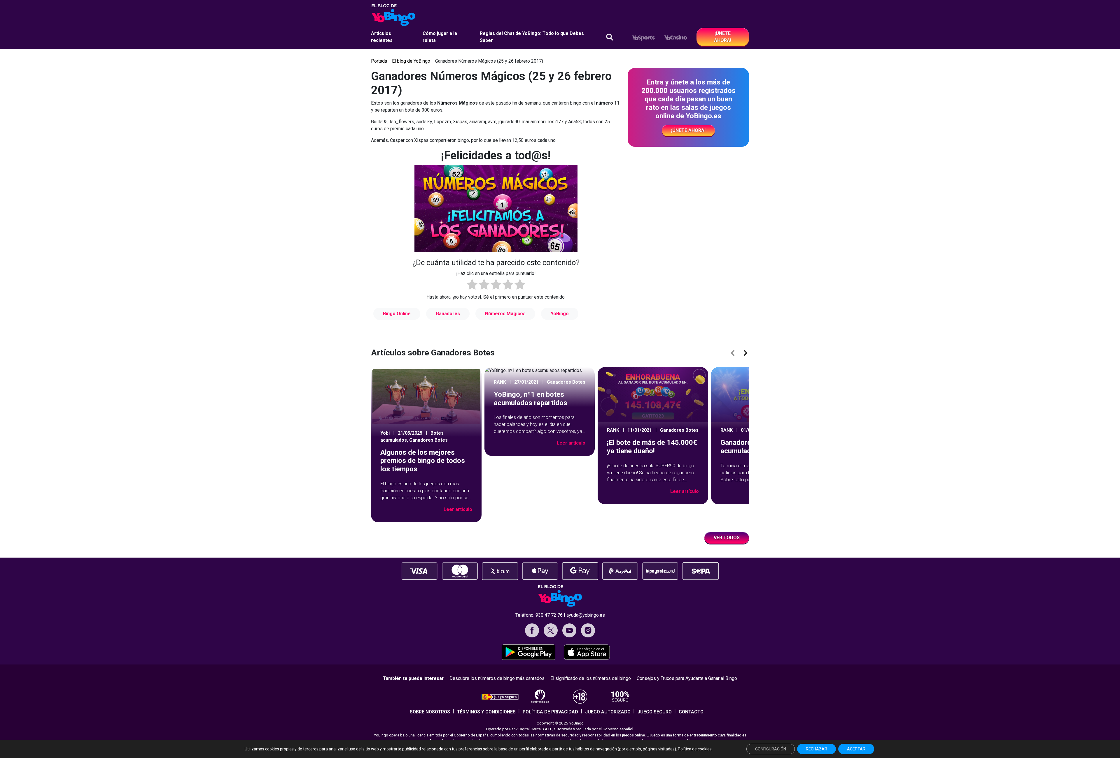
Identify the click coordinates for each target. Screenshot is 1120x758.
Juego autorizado (608, 712)
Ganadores (448, 313)
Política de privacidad (550, 712)
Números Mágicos (505, 313)
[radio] (472, 285)
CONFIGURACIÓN (770, 749)
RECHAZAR (816, 749)
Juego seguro (655, 712)
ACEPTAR (856, 749)
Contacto (691, 712)
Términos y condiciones (486, 712)
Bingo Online (397, 313)
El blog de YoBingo (411, 61)
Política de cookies (695, 749)
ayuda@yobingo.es (585, 615)
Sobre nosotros (430, 712)
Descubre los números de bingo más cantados (497, 678)
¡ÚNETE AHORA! (722, 37)
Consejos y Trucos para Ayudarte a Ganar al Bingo (687, 678)
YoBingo (560, 313)
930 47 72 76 (549, 615)
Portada (379, 61)
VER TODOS (727, 537)
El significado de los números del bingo (590, 678)
